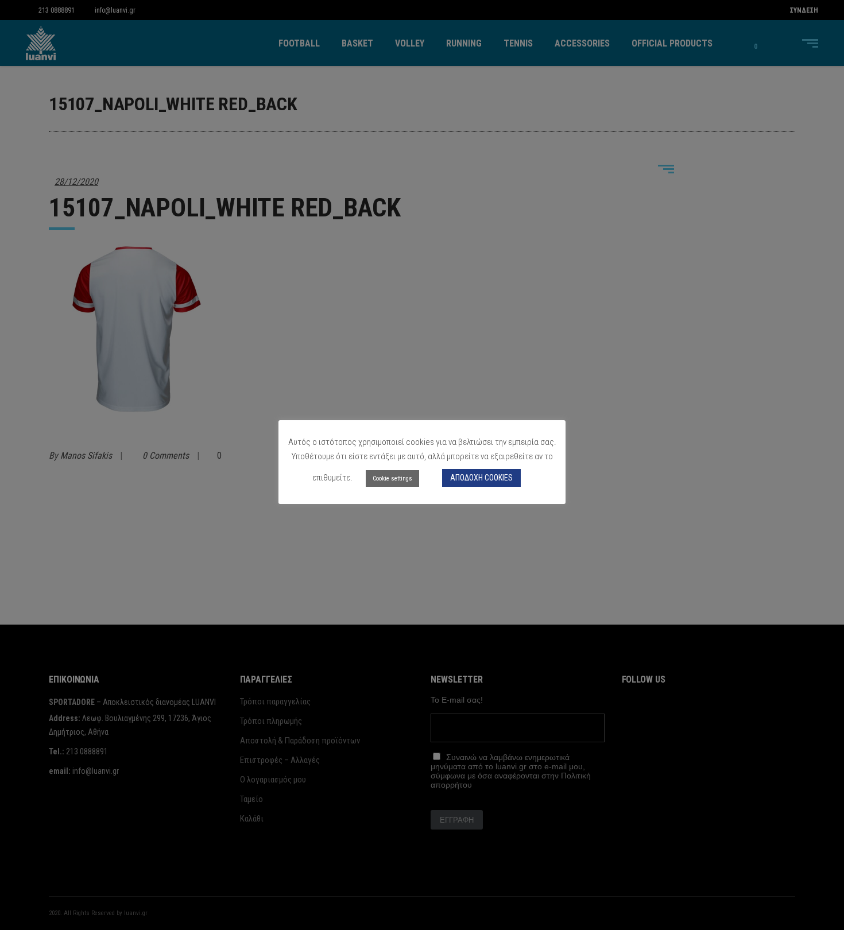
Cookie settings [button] (392, 478)
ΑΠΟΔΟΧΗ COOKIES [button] (481, 477)
